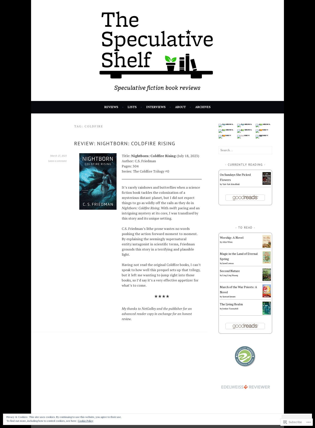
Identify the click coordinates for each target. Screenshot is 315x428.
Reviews (111, 107)
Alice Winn (227, 242)
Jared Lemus (228, 263)
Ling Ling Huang (230, 275)
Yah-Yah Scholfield (231, 184)
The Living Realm (231, 304)
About (180, 107)
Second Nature (230, 271)
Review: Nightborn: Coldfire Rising (124, 143)
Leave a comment (57, 160)
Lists (132, 107)
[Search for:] (245, 150)
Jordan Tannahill (230, 308)
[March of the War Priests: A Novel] (266, 296)
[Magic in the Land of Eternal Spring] (266, 262)
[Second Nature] (266, 280)
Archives (203, 107)
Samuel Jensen (229, 296)
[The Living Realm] (266, 313)
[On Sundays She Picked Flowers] (266, 184)
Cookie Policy (85, 420)
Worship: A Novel (232, 237)
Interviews (156, 107)
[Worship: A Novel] (266, 247)
